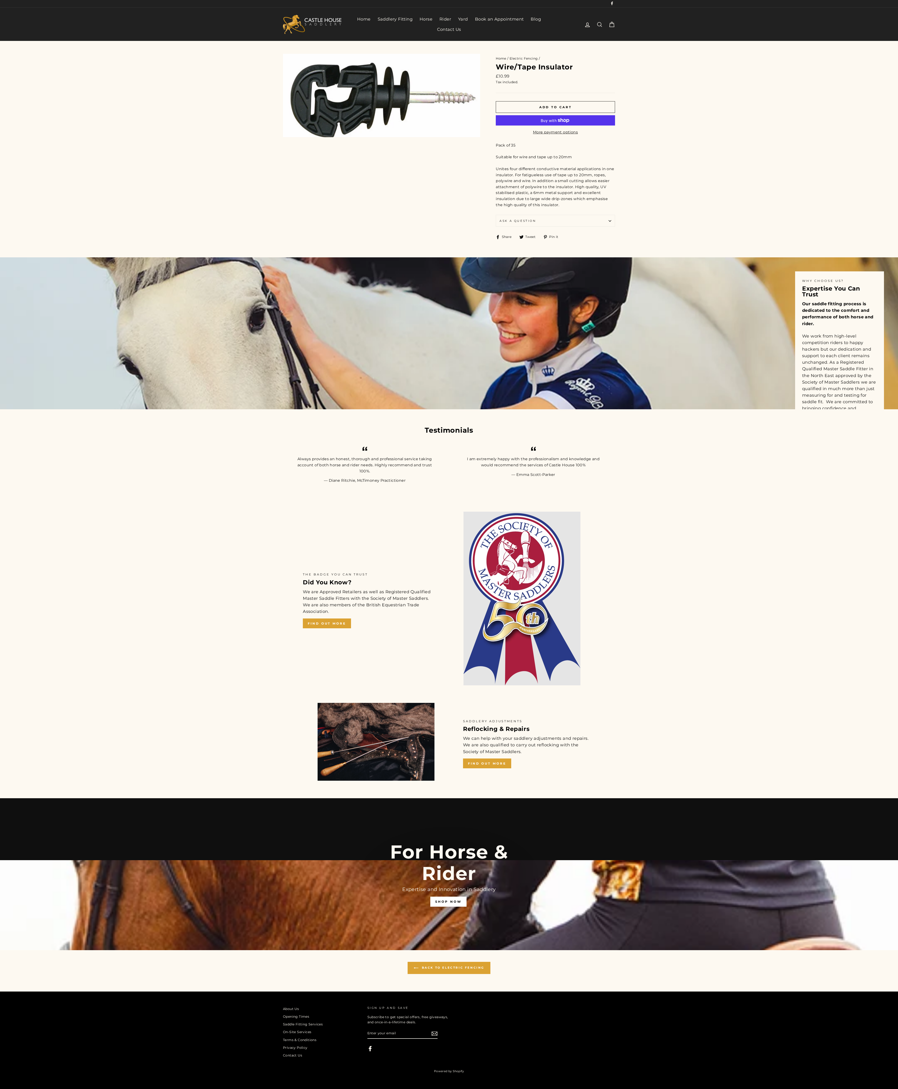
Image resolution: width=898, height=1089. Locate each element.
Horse (426, 19)
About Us (291, 1009)
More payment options (555, 132)
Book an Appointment (499, 19)
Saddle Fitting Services (303, 1024)
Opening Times (296, 1016)
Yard (463, 19)
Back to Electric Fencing (452, 967)
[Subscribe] (434, 1034)
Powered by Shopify (449, 1071)
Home (364, 19)
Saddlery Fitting (395, 19)
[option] (449, 874)
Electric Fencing (524, 58)
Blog (536, 19)
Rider (445, 19)
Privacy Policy (295, 1047)
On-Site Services (297, 1032)
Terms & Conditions (299, 1040)
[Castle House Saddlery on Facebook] (370, 1048)
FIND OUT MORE (327, 623)
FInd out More (487, 763)
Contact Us (449, 29)
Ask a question (518, 221)
